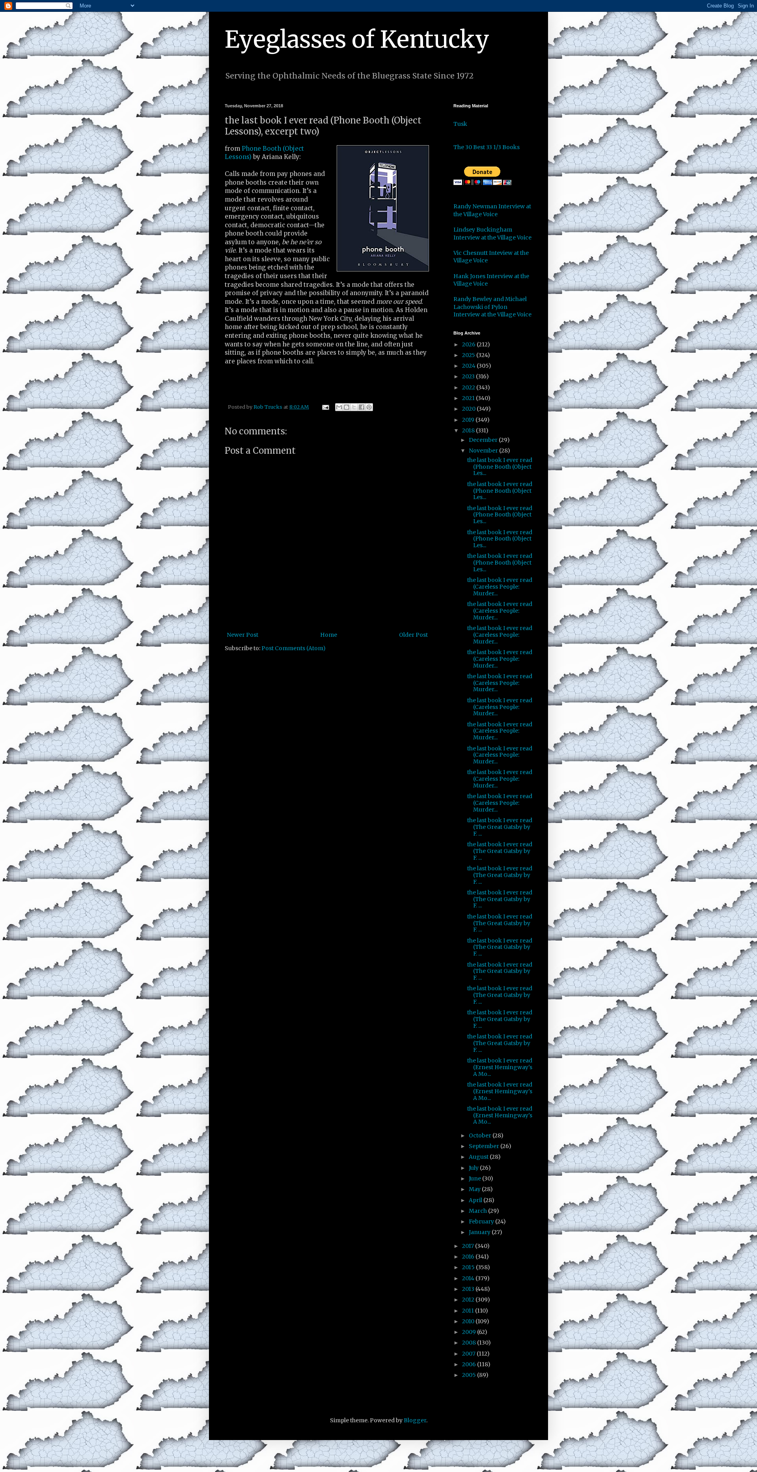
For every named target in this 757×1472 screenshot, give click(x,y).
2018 (469, 430)
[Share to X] (354, 407)
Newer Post (242, 634)
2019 (468, 419)
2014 (468, 1278)
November (484, 450)
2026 (469, 344)
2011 (468, 1310)
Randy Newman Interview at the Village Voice (492, 210)
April (476, 1200)
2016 (468, 1256)
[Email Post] (325, 407)
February (482, 1221)
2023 (469, 376)
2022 (469, 387)
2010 (468, 1321)
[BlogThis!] (347, 407)
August (479, 1156)
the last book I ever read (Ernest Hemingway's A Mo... (499, 1067)
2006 (469, 1364)
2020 (469, 408)
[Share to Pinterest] (369, 407)
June (475, 1178)
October (480, 1135)
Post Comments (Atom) (293, 648)
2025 (469, 355)
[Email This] (339, 407)
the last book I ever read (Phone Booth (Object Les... (499, 466)
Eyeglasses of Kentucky (357, 39)
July (474, 1167)
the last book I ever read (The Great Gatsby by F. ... (499, 827)
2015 (469, 1267)
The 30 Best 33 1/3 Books (486, 147)
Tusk (460, 123)
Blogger (415, 1420)
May (475, 1189)
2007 (469, 1353)
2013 (468, 1288)
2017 (468, 1245)
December (484, 439)
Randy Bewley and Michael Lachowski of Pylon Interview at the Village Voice (492, 307)
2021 (469, 398)
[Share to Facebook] (361, 407)
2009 (469, 1331)
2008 (469, 1342)
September (484, 1146)
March (478, 1210)
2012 (468, 1299)
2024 (469, 365)
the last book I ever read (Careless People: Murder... (499, 586)
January (480, 1232)
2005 (469, 1374)
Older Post (413, 634)
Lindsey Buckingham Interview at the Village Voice (492, 233)
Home (328, 634)
